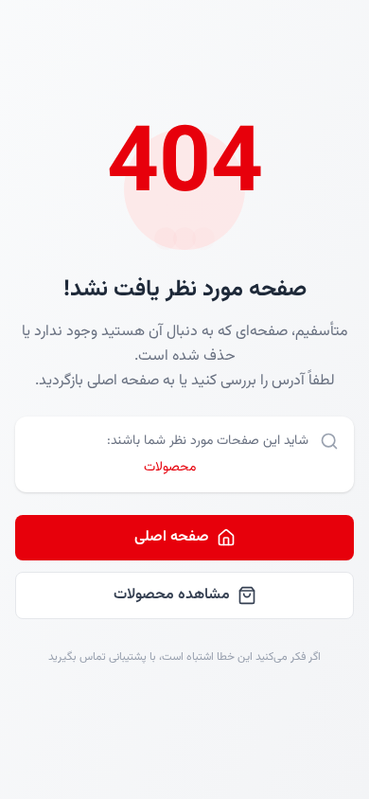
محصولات (170, 467)
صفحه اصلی (171, 537)
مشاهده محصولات (172, 595)
